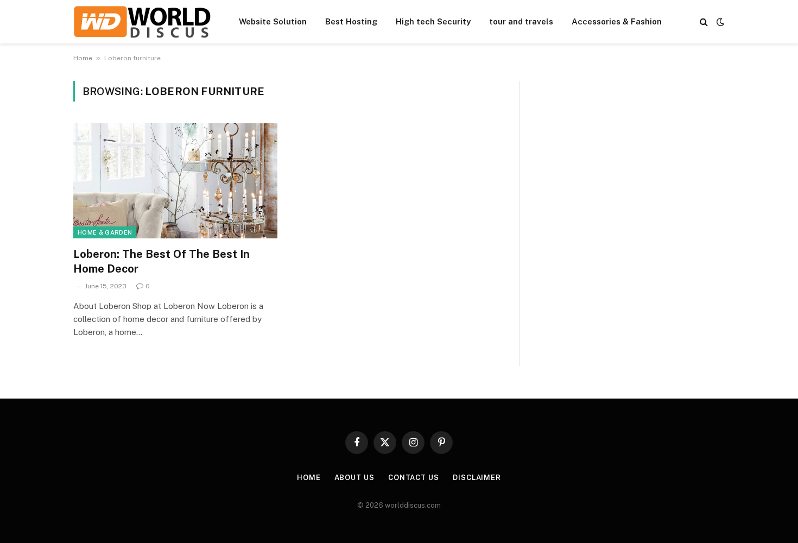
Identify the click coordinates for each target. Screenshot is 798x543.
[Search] (704, 22)
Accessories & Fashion (617, 21)
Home (82, 58)
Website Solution (273, 21)
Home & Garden (105, 232)
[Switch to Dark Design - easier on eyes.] (719, 21)
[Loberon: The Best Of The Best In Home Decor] (175, 180)
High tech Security (433, 21)
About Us (354, 477)
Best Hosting (351, 21)
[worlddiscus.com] (142, 21)
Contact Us (413, 477)
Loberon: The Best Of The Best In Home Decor (161, 261)
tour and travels (521, 21)
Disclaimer (477, 477)
